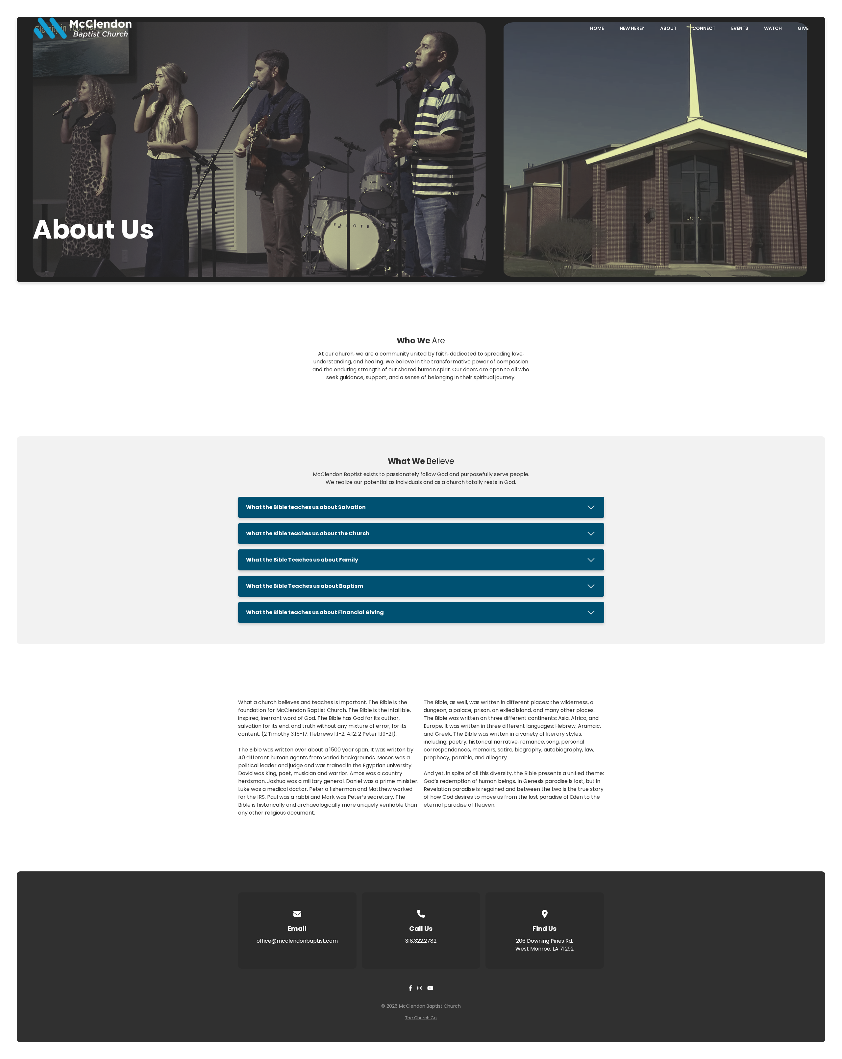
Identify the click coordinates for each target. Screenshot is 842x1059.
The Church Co (421, 1018)
